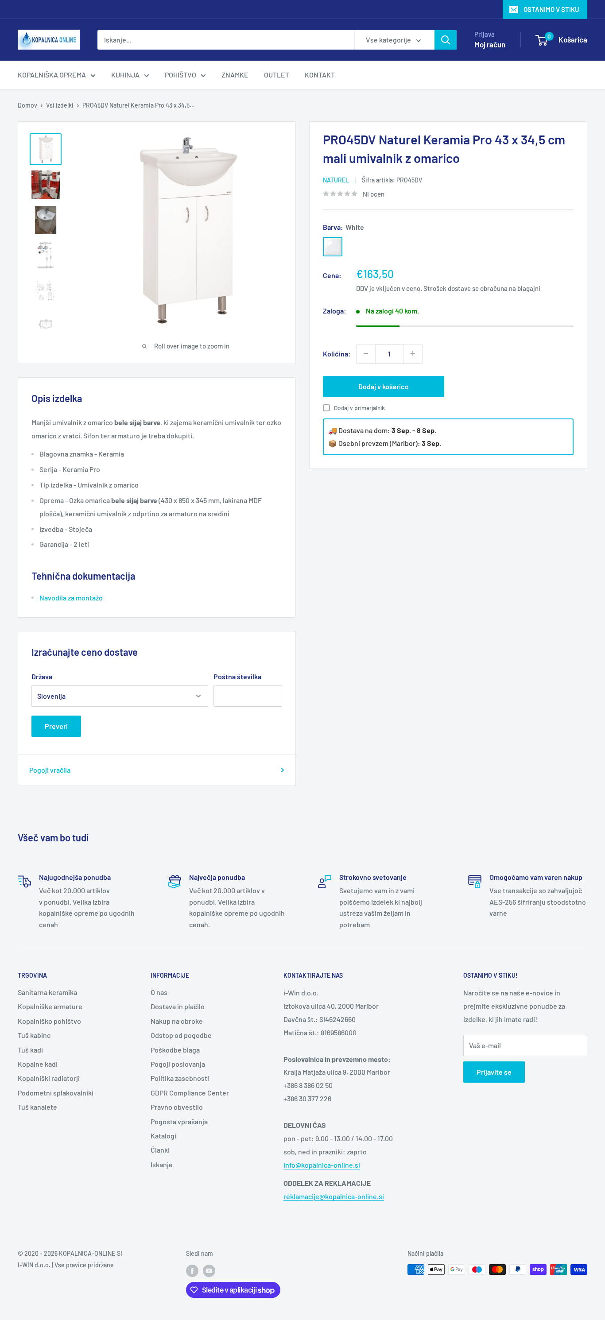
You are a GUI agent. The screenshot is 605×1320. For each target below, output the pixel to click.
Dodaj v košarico (383, 386)
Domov (27, 105)
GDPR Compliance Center (190, 1092)
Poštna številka (237, 676)
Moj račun (489, 44)
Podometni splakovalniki (55, 1092)
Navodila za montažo (71, 597)
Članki (160, 1150)
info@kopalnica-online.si (321, 1165)
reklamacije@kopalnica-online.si (333, 1196)
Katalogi (163, 1135)
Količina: (337, 353)
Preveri (56, 726)
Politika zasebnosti (180, 1078)
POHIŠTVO (180, 74)
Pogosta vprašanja (179, 1121)
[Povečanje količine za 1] (412, 353)
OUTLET (276, 74)
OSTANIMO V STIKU (551, 9)
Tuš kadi (30, 1049)
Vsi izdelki (60, 105)
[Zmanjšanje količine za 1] (366, 353)
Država (41, 676)
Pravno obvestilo (177, 1107)
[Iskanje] (445, 40)
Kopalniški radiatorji (49, 1078)
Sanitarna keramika (47, 992)
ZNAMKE (234, 74)
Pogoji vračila (49, 770)
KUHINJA (125, 74)
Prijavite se (494, 1072)
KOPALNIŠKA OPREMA (52, 74)
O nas (159, 992)
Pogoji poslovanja (178, 1064)
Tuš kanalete (37, 1107)
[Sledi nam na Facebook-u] (192, 1270)
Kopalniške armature (50, 1006)
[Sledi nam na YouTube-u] (209, 1270)
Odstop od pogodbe (181, 1035)
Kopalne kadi (38, 1064)
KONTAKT (320, 74)
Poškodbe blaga (175, 1049)
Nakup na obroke (177, 1021)
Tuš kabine (34, 1035)
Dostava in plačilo (178, 1006)
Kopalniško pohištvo (49, 1021)
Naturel (336, 180)
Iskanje (162, 1164)
